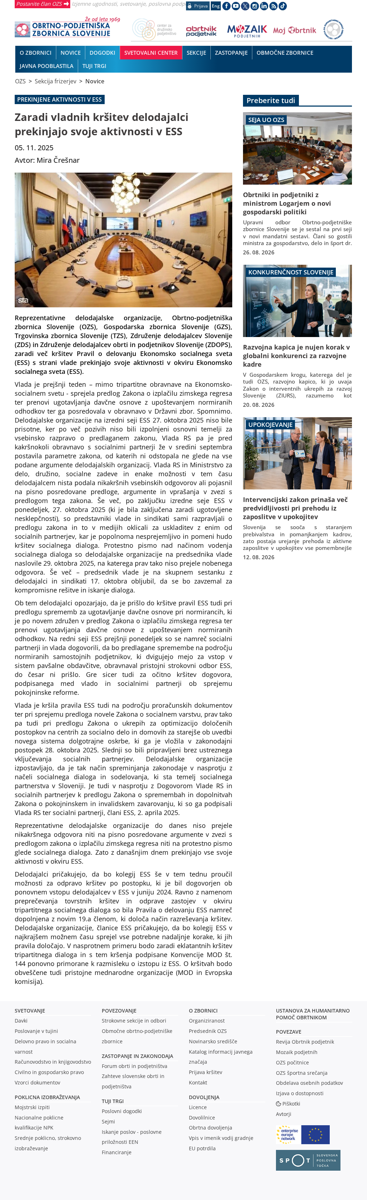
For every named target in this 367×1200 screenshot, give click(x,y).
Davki (21, 1020)
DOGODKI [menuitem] (102, 52)
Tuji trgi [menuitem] (94, 65)
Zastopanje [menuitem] (231, 52)
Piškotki (291, 1103)
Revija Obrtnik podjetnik (305, 1041)
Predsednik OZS (208, 1031)
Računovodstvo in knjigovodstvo (53, 1061)
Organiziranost (207, 1020)
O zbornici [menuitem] (36, 52)
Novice (94, 81)
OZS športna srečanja (302, 1072)
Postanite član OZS (39, 3)
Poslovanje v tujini (36, 1031)
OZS (20, 81)
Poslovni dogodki (122, 1111)
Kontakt (198, 1082)
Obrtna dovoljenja (210, 1127)
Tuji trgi (113, 1101)
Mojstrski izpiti (32, 1107)
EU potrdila (202, 1148)
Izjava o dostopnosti (300, 1093)
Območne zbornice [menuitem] (285, 52)
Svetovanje (30, 1010)
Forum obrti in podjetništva (134, 1066)
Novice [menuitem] (71, 52)
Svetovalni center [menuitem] (151, 52)
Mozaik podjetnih (297, 1052)
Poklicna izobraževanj (46, 1097)
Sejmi (108, 1121)
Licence (198, 1107)
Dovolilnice (202, 1117)
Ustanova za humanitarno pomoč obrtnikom (313, 1014)
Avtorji (283, 1114)
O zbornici (203, 1010)
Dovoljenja (204, 1097)
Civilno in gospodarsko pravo (49, 1072)
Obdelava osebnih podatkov (309, 1082)
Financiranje (117, 1152)
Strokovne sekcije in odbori (134, 1020)
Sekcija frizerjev (55, 81)
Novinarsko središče (213, 1041)
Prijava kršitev (205, 1072)
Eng (216, 6)
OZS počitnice (292, 1062)
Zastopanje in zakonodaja (137, 1056)
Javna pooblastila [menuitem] (46, 65)
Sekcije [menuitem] (196, 52)
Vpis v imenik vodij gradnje (221, 1138)
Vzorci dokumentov (37, 1082)
